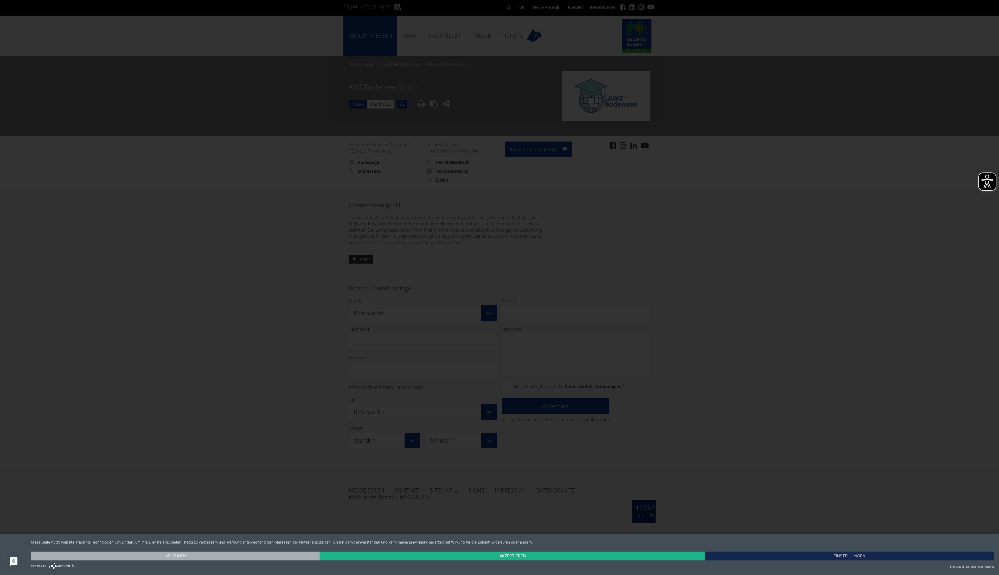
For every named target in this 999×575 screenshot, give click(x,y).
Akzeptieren (512, 555)
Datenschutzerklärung (980, 566)
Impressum (957, 566)
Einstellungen (849, 555)
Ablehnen (175, 555)
